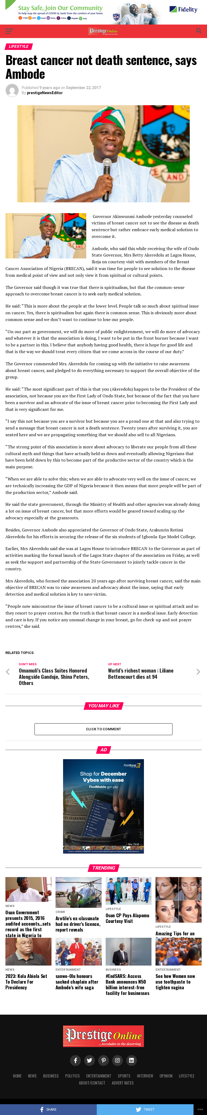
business (51, 1076)
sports (124, 1076)
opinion (166, 1076)
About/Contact (92, 1083)
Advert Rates (123, 1083)
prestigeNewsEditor (45, 93)
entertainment (98, 1076)
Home (17, 1076)
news (32, 1076)
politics (72, 1076)
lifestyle (186, 1076)
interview (145, 1076)
